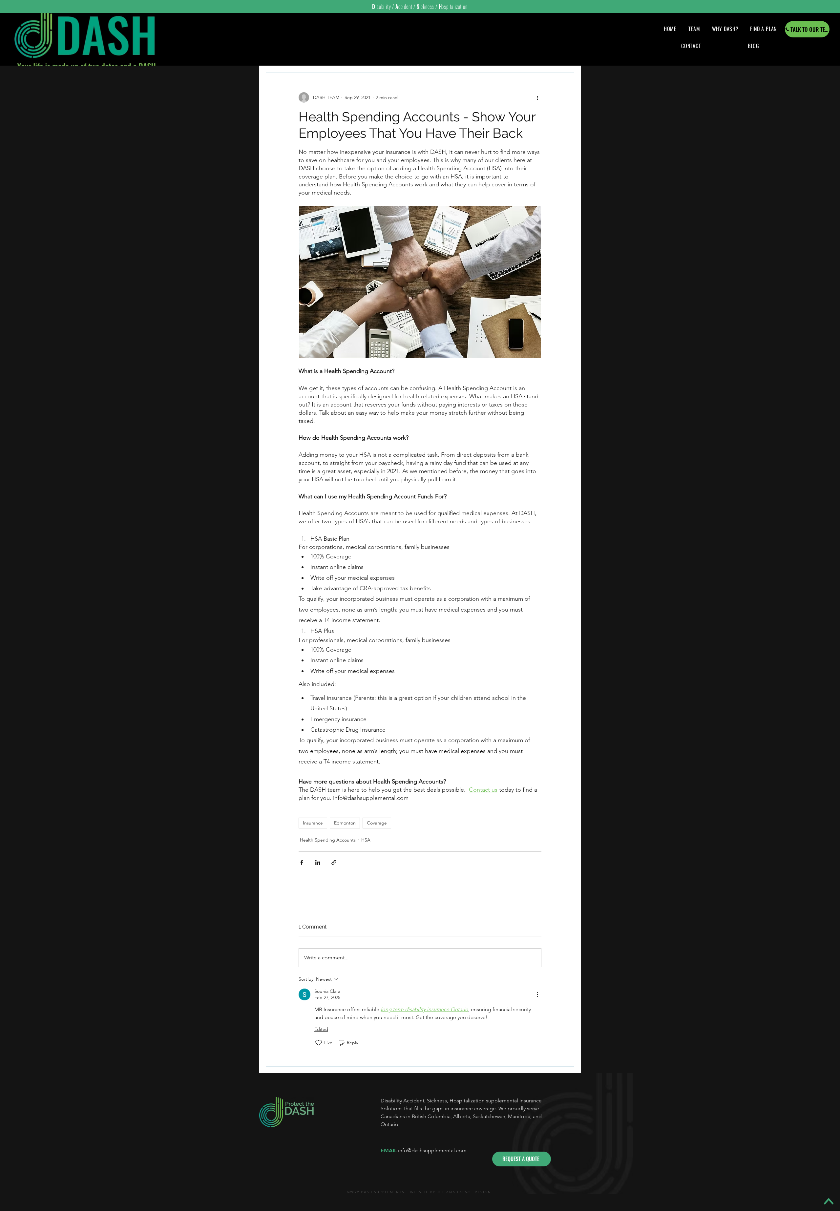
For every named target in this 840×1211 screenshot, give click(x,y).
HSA (365, 840)
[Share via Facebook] (302, 862)
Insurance (313, 823)
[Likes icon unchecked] (318, 1043)
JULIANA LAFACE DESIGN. (465, 1192)
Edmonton (345, 823)
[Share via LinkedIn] (318, 862)
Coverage (377, 823)
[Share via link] (334, 862)
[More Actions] (537, 994)
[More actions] (537, 97)
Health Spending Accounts (328, 840)
